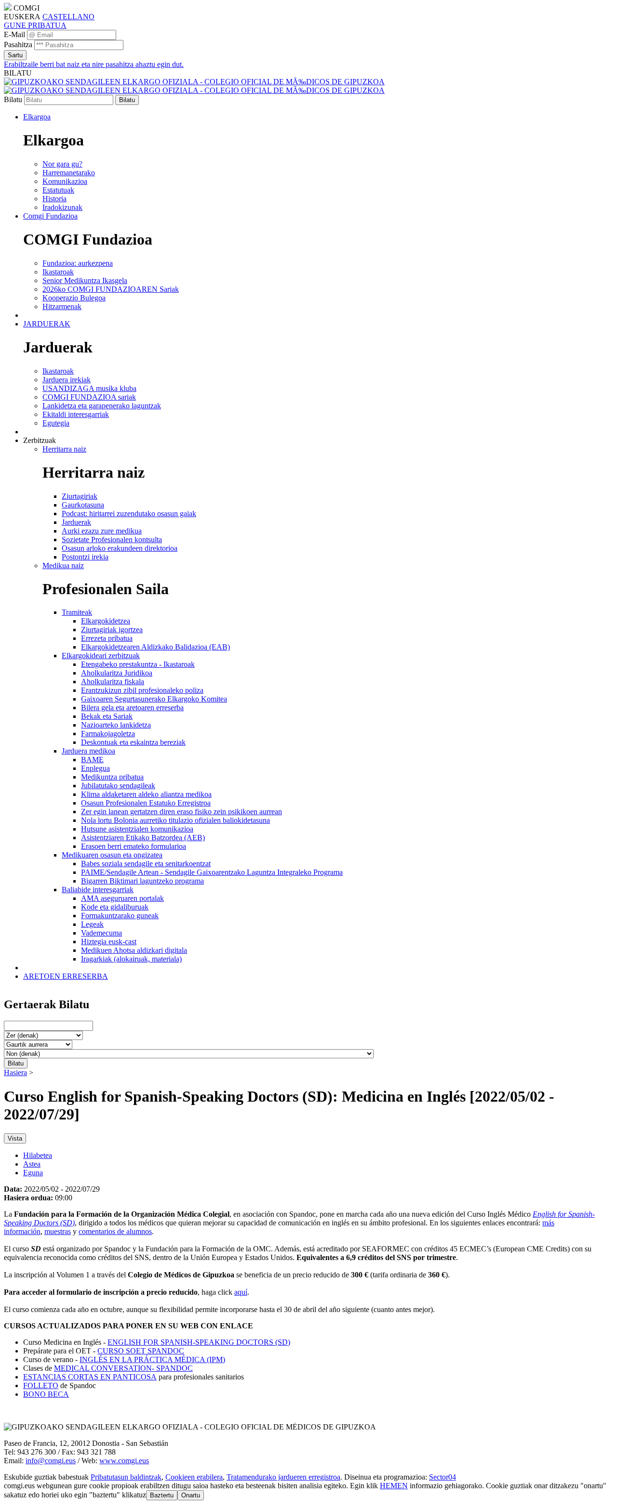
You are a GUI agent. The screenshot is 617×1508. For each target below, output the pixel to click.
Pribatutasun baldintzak (126, 1477)
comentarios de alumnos (115, 1231)
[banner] (194, 86)
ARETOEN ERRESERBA (65, 976)
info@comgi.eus (51, 1460)
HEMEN (394, 1486)
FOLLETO (40, 1385)
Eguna (33, 1173)
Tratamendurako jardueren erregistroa (283, 1477)
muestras (57, 1231)
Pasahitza (18, 44)
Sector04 (442, 1477)
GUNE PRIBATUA (35, 25)
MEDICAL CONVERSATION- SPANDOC (123, 1368)
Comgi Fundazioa (50, 216)
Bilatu (13, 99)
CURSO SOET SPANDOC (140, 1351)
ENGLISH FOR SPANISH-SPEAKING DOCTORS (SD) (198, 1342)
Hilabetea (37, 1155)
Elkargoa (37, 117)
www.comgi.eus (124, 1460)
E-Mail (14, 34)
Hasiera (15, 1072)
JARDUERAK (46, 324)
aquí (240, 1292)
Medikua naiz (63, 565)
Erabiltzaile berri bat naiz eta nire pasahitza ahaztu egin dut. (94, 64)
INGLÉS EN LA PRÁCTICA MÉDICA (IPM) (152, 1359)
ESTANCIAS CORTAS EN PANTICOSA (90, 1377)
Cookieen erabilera (194, 1477)
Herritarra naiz (64, 449)
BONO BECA (46, 1394)
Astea (31, 1164)
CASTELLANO (68, 17)
